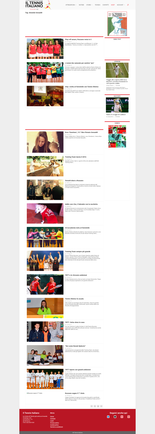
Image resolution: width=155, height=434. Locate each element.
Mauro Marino (110, 85)
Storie (88, 5)
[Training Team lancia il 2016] (45, 166)
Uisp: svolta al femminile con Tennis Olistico (81, 87)
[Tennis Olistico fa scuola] (45, 308)
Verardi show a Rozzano (74, 181)
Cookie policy (54, 425)
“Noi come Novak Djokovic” (75, 346)
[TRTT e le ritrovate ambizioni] (45, 284)
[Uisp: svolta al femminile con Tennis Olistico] (45, 96)
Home (52, 416)
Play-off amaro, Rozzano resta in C (78, 39)
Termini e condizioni (56, 427)
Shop (113, 5)
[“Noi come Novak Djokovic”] (45, 355)
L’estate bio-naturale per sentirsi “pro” (79, 63)
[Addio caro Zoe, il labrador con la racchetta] (45, 213)
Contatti (106, 5)
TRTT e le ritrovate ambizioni (76, 275)
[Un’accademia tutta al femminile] (45, 237)
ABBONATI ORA (117, 24)
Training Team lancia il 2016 (75, 157)
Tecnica (97, 5)
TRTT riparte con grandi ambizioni (78, 370)
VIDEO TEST (117, 39)
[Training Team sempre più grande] (45, 261)
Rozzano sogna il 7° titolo (74, 393)
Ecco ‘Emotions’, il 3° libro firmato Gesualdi (81, 132)
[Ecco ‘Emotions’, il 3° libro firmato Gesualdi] (45, 142)
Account (120, 5)
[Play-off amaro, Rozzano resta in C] (45, 49)
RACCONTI (117, 96)
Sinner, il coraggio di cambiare (116, 114)
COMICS (117, 123)
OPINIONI (117, 61)
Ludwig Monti (110, 116)
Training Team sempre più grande (77, 251)
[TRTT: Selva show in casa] (45, 331)
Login (52, 421)
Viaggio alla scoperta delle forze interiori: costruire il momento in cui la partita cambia (116, 81)
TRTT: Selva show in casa (74, 322)
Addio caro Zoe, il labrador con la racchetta (81, 204)
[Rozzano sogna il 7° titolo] (45, 393)
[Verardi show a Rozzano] (45, 190)
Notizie (81, 5)
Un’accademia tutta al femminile (77, 228)
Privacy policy (54, 423)
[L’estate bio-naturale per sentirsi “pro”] (45, 72)
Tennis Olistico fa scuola (74, 299)
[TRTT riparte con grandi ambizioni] (45, 379)
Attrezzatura (70, 5)
